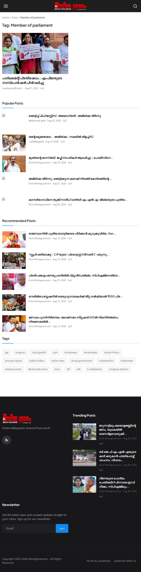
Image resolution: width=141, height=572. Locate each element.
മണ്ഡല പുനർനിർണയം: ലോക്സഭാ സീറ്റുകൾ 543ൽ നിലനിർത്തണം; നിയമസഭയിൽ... (74, 319)
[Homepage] (70, 6)
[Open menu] (5, 6)
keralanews (71, 352)
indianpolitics (106, 360)
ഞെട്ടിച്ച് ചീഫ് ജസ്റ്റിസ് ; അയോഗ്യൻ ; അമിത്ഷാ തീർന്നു (65, 115)
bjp (6, 352)
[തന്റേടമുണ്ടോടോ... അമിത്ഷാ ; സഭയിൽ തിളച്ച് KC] (14, 143)
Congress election (118, 369)
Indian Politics (36, 360)
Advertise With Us (125, 561)
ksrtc (57, 369)
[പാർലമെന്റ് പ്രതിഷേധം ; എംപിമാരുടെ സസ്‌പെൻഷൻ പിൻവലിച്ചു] (35, 53)
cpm (55, 352)
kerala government (81, 360)
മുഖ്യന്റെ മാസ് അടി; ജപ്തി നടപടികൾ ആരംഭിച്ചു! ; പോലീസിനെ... (71, 157)
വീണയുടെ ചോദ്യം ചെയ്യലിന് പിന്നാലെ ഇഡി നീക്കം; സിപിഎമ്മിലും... (117, 482)
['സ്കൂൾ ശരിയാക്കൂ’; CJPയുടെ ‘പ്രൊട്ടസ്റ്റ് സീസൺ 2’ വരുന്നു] (14, 260)
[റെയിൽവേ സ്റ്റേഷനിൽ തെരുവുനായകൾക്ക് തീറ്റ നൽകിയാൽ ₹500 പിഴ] (14, 302)
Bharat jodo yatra (38, 369)
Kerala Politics (111, 352)
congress (20, 352)
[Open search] (135, 6)
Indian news (57, 360)
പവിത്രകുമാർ (36, 141)
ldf (68, 369)
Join (62, 528)
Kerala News (90, 352)
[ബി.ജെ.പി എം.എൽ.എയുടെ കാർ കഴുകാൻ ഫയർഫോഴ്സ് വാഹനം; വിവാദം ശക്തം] (84, 458)
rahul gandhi (39, 352)
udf (78, 369)
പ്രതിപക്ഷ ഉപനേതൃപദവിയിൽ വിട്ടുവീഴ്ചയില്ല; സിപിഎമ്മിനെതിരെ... (74, 275)
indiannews (127, 360)
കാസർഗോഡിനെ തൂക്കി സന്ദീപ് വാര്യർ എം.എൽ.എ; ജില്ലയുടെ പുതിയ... (78, 199)
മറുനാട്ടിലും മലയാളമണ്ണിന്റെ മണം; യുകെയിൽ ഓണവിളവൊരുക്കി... (117, 429)
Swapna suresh (13, 369)
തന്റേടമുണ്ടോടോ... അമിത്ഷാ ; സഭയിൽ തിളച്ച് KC (61, 136)
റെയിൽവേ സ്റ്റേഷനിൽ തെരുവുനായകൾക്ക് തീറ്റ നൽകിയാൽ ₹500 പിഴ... (76, 296)
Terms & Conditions (98, 561)
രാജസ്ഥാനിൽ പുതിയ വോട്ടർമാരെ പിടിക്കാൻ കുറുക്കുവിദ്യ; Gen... (72, 233)
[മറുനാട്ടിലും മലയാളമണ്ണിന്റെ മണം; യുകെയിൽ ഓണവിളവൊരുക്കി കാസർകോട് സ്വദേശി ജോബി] (84, 431)
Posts (15, 17)
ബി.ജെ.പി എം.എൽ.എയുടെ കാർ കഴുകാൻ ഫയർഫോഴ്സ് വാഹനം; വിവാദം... (117, 456)
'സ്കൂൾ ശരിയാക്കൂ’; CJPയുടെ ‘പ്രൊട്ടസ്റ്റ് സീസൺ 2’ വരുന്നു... (69, 254)
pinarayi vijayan (13, 360)
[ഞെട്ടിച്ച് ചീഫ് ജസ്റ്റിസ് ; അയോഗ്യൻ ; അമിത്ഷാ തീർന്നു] (14, 122)
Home (5, 17)
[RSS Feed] (6, 440)
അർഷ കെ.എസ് (37, 120)
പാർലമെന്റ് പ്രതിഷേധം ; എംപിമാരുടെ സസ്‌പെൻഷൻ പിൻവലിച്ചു (32, 80)
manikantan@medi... (12, 88)
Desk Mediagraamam (40, 162)
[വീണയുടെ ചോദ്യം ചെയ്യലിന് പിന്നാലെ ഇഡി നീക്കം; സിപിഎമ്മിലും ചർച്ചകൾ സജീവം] (84, 484)
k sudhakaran (94, 369)
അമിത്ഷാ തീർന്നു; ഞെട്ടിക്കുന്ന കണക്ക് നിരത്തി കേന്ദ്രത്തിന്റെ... (70, 178)
